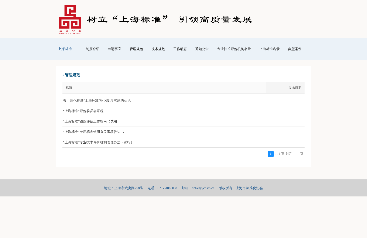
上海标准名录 (269, 49)
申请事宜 (114, 49)
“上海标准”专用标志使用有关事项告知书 (93, 132)
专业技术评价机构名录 (234, 49)
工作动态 (180, 49)
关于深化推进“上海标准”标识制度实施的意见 (97, 100)
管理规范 (136, 49)
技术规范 (158, 49)
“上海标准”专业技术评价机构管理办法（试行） (98, 142)
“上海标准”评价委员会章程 (83, 111)
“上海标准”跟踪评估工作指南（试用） (91, 121)
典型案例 (295, 49)
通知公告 (202, 49)
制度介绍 (92, 49)
